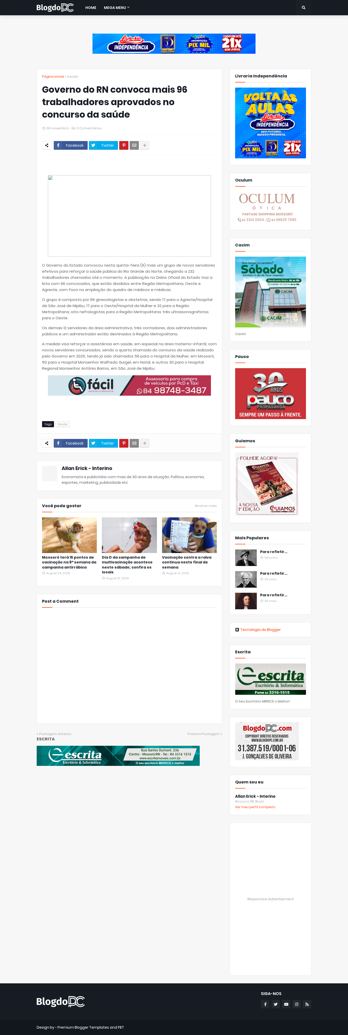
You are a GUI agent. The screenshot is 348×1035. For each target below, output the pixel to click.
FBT (121, 1027)
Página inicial (53, 76)
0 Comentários (89, 128)
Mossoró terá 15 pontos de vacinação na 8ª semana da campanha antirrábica (69, 562)
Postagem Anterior (55, 734)
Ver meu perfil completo (255, 807)
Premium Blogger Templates (83, 1027)
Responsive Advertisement (270, 899)
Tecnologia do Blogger (260, 630)
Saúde (72, 76)
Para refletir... (273, 551)
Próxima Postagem (204, 734)
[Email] (134, 145)
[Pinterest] (123, 145)
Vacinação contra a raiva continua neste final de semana (186, 562)
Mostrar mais (206, 506)
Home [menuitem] (90, 7)
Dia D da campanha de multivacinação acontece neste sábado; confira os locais (127, 565)
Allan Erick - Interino (87, 468)
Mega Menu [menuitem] (115, 7)
